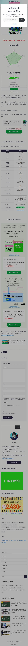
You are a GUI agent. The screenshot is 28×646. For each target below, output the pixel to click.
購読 (22, 19)
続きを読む (14, 23)
